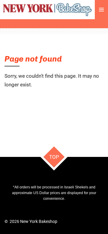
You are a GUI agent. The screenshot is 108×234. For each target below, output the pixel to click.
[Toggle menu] (101, 9)
